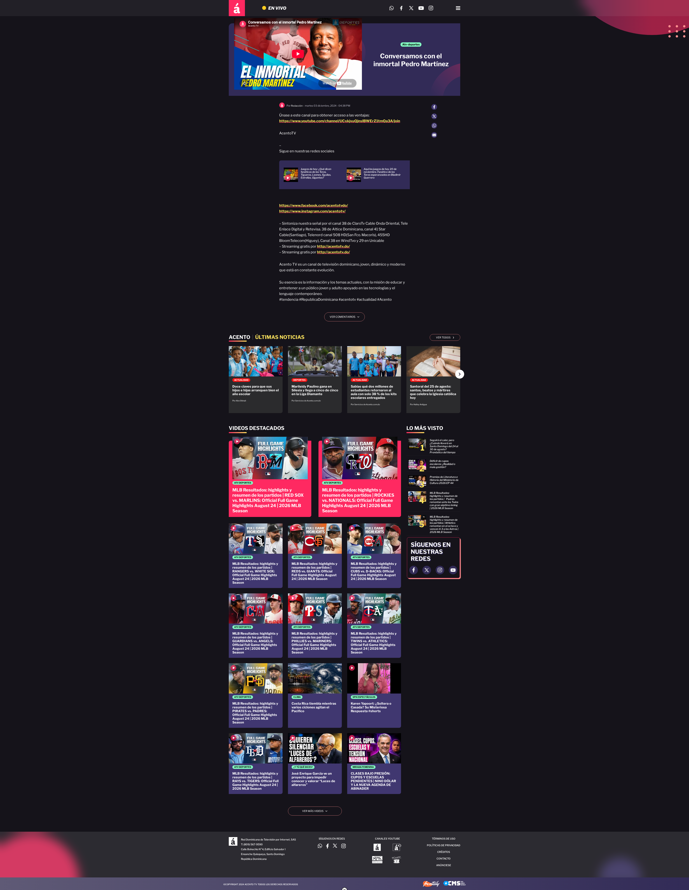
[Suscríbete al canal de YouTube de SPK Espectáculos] (377, 860)
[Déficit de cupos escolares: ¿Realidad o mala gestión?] (433, 465)
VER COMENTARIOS (346, 316)
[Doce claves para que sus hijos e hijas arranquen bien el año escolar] (256, 376)
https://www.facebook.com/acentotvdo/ (313, 205)
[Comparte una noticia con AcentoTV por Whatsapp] (391, 8)
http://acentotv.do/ (333, 246)
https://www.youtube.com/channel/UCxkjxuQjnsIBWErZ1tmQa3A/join (339, 121)
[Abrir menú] (458, 8)
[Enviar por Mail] (434, 135)
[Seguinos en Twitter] (426, 570)
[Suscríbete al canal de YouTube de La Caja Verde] (397, 860)
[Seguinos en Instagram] (440, 570)
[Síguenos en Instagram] (431, 8)
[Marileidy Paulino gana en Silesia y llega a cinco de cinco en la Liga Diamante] (315, 376)
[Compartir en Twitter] (434, 116)
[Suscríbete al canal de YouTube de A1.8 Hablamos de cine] (397, 848)
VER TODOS (445, 337)
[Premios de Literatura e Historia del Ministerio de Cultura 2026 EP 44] (433, 481)
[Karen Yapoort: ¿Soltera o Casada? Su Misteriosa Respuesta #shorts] (374, 695)
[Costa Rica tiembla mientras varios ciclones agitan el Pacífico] (315, 695)
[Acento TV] (237, 8)
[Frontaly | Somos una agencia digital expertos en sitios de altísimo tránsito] (431, 884)
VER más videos (316, 810)
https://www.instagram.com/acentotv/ (312, 211)
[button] (459, 374)
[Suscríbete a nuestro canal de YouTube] (421, 8)
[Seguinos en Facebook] (413, 570)
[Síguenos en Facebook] (401, 8)
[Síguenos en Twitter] (411, 8)
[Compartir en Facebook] (434, 107)
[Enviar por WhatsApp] (434, 125)
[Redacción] (282, 107)
